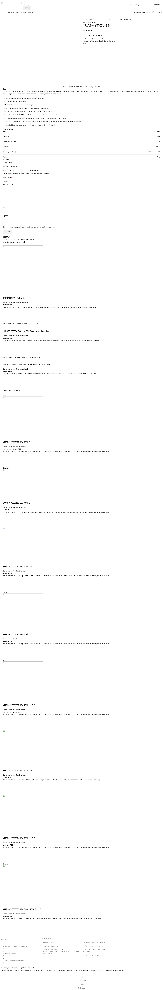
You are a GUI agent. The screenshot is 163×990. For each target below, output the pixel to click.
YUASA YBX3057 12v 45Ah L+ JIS (19, 705)
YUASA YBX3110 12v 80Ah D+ (17, 503)
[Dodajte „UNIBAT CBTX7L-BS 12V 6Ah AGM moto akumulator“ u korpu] (5, 382)
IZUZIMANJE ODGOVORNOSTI (94, 943)
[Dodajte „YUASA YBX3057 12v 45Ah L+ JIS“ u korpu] (5, 723)
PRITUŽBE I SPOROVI (91, 955)
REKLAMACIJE (47, 943)
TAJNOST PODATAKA (50, 946)
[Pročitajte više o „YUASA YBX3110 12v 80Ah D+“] (5, 520)
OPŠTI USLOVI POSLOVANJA (93, 946)
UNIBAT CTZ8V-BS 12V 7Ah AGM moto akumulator (26, 331)
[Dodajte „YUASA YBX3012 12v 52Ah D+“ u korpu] (5, 459)
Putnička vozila (21, 446)
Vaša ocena (7, 177)
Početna (86, 20)
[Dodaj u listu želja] (5, 311)
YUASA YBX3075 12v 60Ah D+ (17, 634)
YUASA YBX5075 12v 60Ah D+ (17, 770)
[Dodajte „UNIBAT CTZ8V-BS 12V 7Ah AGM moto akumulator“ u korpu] (5, 349)
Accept (3, 973)
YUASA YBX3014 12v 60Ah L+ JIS (19, 838)
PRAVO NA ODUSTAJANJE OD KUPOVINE (94, 951)
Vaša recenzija (8, 184)
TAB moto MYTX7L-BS (13, 298)
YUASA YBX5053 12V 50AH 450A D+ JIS (22, 909)
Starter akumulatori (96, 20)
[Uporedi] (5, 294)
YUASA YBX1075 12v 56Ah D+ (17, 566)
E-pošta (6, 216)
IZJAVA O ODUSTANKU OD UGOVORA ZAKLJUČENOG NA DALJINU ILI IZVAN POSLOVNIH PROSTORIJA (60, 952)
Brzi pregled (5, 320)
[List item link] (20, 954)
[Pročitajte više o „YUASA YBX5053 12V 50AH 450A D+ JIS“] (5, 927)
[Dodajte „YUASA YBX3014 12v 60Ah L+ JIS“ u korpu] (5, 855)
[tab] (64, 87)
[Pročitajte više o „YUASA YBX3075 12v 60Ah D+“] (5, 652)
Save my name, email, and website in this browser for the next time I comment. (29, 227)
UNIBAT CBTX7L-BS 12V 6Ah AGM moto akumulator (27, 364)
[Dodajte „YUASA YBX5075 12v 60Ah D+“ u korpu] (5, 788)
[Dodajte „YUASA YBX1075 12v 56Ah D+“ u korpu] (5, 584)
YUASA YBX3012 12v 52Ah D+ (17, 442)
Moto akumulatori (111, 20)
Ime (4, 207)
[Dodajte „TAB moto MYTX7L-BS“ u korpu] (5, 315)
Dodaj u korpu (98, 35)
